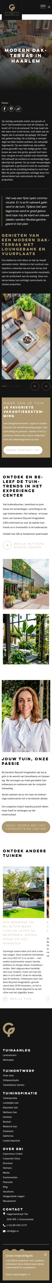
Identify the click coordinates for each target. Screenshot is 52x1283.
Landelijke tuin (10, 1103)
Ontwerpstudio (11, 1080)
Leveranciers (9, 1055)
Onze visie (8, 1075)
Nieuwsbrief (9, 1201)
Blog (5, 1187)
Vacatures (8, 1191)
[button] (43, 7)
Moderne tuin (10, 1126)
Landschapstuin (11, 1140)
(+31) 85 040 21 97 (17, 1225)
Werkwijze (8, 1060)
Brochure (8, 1163)
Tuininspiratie (10, 1098)
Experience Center (13, 1153)
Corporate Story (11, 1158)
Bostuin (7, 1121)
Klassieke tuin (10, 1107)
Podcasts (8, 1182)
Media (6, 1172)
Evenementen (10, 1177)
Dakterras (8, 1136)
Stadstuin (8, 1131)
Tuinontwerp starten (13, 1085)
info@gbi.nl (12, 1231)
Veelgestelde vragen (13, 1196)
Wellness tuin (10, 1112)
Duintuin (7, 1117)
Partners (7, 1168)
